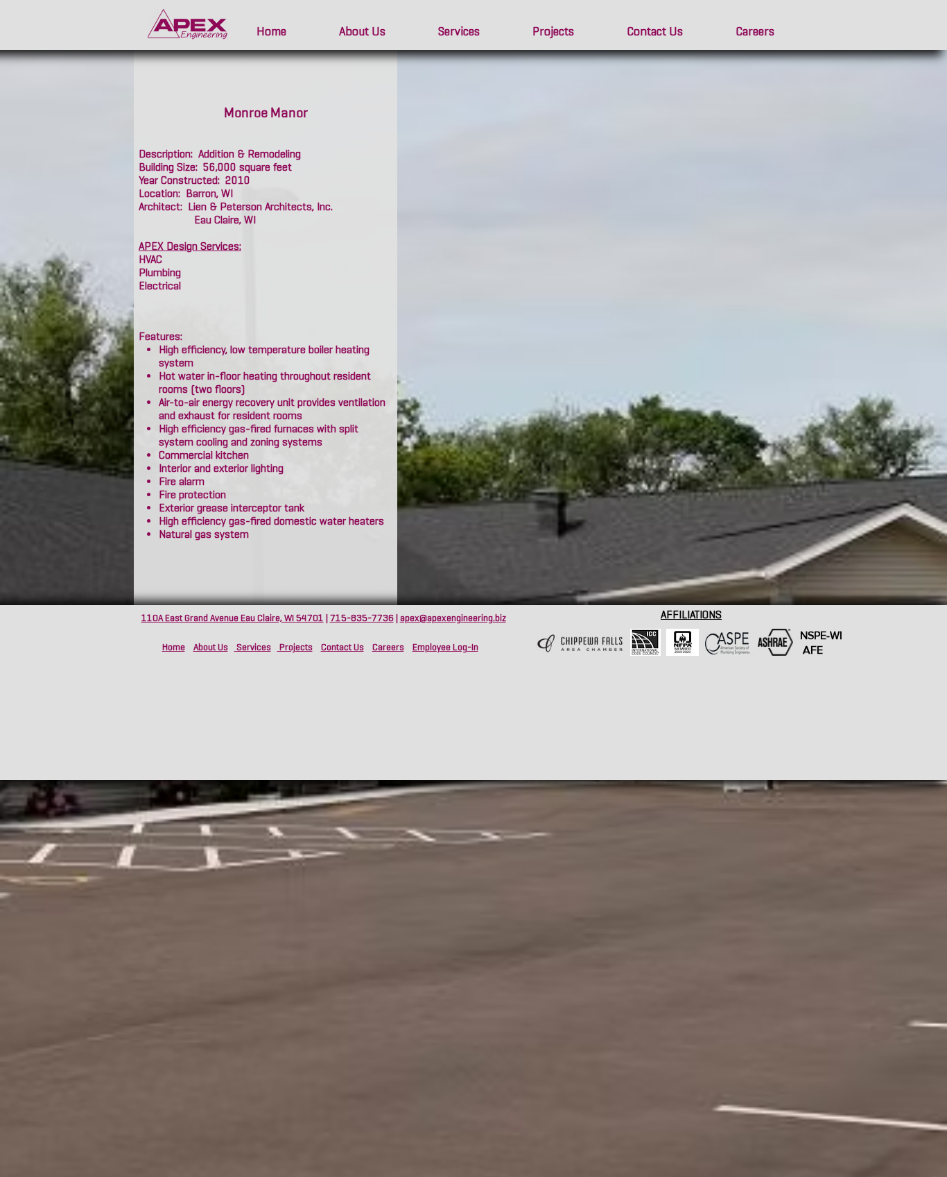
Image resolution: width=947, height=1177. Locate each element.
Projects (295, 647)
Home (173, 647)
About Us (210, 647)
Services (252, 647)
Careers (388, 647)
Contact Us (342, 647)
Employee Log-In (445, 647)
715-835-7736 (362, 618)
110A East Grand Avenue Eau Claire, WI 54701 (232, 618)
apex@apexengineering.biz (453, 618)
